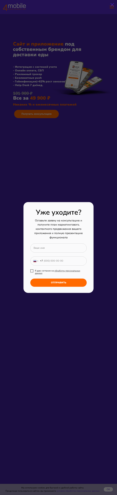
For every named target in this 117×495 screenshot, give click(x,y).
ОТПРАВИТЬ (58, 282)
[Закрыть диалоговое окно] (112, 5)
